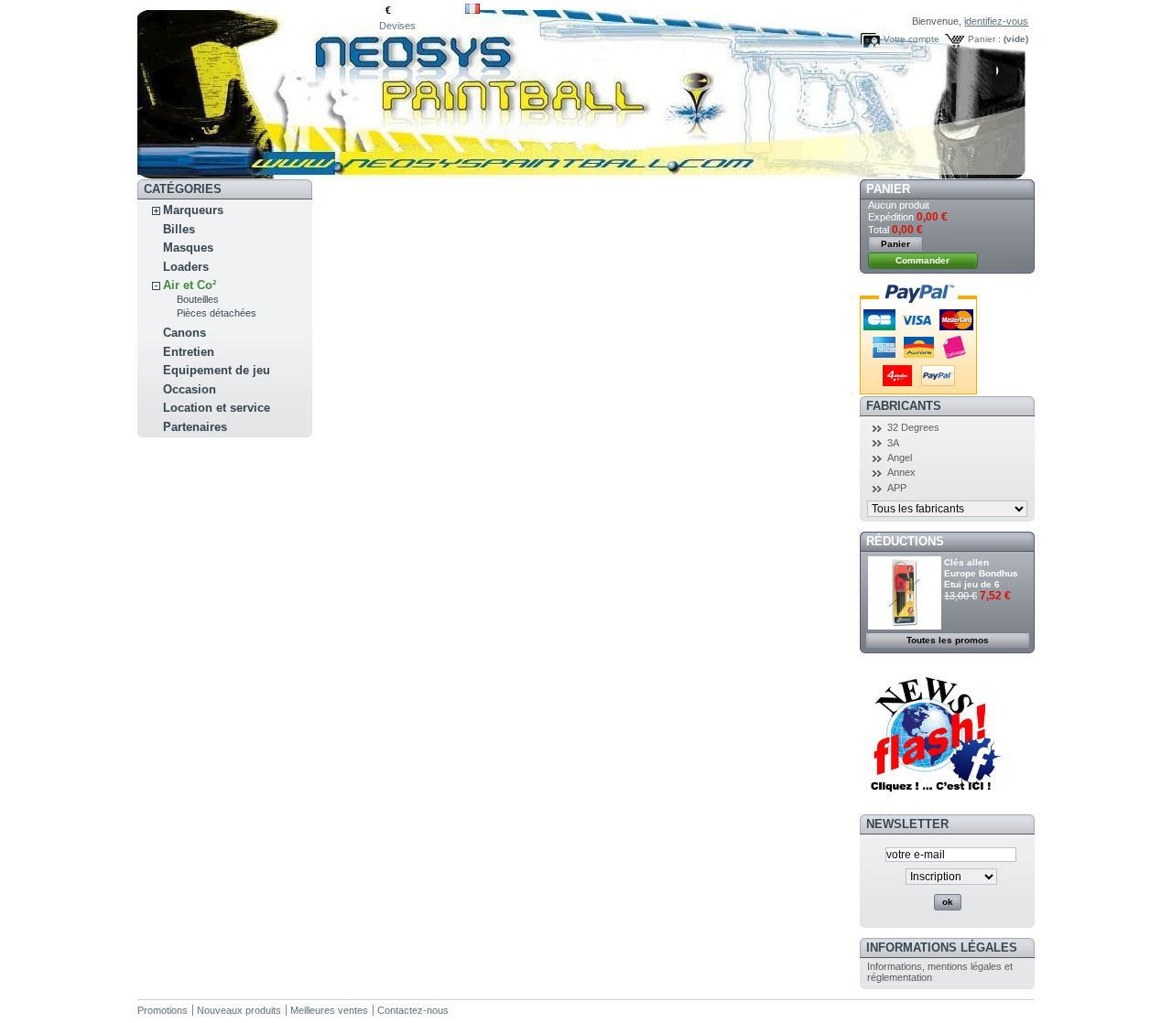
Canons (184, 332)
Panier (888, 189)
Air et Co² (189, 285)
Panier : (984, 39)
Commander (922, 260)
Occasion (189, 389)
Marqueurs (193, 210)
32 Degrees (913, 427)
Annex (901, 472)
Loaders (186, 267)
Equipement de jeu (216, 370)
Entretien (188, 352)
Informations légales (941, 947)
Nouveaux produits (239, 1010)
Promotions (162, 1010)
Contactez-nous (413, 1010)
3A (893, 442)
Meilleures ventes (329, 1010)
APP (896, 487)
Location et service (216, 408)
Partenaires (195, 427)
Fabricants (903, 406)
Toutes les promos (947, 640)
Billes (179, 229)
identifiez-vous (996, 21)
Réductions (905, 541)
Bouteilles (198, 299)
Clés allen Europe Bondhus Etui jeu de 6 (981, 573)
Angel (899, 457)
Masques (188, 247)
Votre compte (911, 39)
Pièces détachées (216, 312)
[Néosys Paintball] (258, 89)
